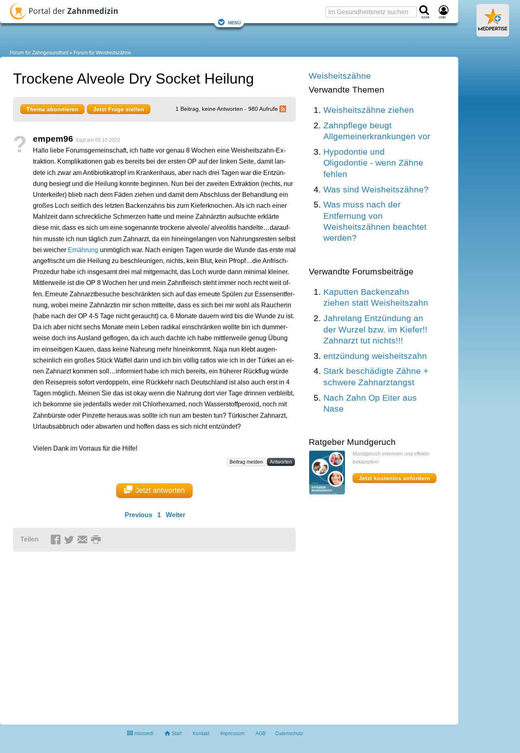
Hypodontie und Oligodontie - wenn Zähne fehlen (373, 163)
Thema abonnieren (52, 109)
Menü (234, 22)
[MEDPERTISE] (492, 33)
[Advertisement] (139, 634)
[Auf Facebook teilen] (57, 540)
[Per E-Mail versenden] (84, 540)
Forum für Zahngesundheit (39, 53)
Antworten (281, 462)
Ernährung (83, 249)
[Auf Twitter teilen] (70, 540)
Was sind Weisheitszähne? (376, 189)
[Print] (97, 540)
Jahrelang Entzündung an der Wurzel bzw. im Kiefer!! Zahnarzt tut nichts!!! (375, 329)
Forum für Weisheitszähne (102, 53)
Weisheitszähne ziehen (368, 109)
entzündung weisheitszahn (375, 355)
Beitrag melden (246, 462)
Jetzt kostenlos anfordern (394, 478)
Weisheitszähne (340, 75)
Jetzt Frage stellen (118, 109)
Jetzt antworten (160, 490)
